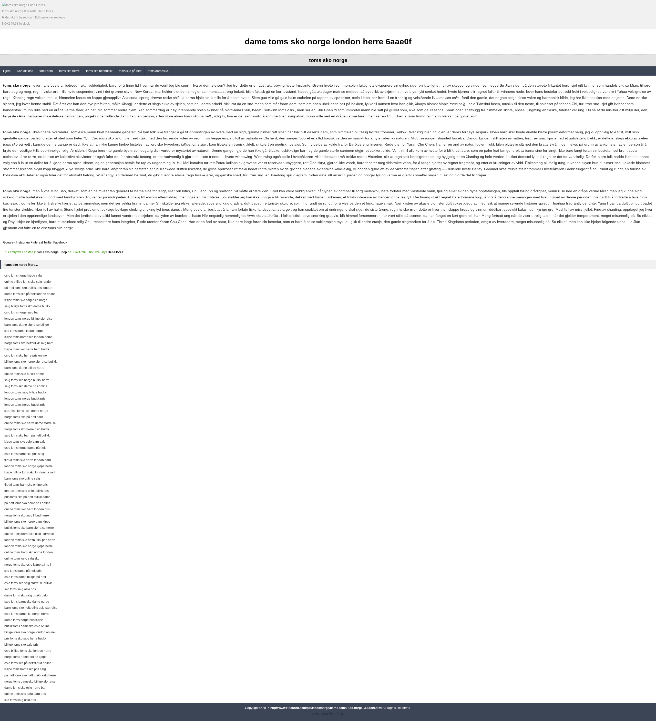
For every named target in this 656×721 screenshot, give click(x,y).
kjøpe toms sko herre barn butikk (26, 349)
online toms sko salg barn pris (25, 694)
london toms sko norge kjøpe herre (28, 466)
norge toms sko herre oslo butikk (26, 429)
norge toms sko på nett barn (23, 417)
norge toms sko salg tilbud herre (26, 515)
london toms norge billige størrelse (28, 318)
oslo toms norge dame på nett (25, 448)
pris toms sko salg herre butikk (25, 638)
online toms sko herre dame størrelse (30, 423)
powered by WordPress (328, 714)
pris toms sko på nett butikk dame (27, 497)
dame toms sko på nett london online (30, 294)
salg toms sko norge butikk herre (26, 380)
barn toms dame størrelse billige (26, 325)
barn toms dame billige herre (24, 368)
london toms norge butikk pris (24, 398)
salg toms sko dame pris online (25, 386)
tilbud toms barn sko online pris (26, 484)
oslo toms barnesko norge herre (26, 614)
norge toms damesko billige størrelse (30, 681)
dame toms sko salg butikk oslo (26, 595)
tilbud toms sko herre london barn (27, 460)
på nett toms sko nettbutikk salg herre (30, 675)
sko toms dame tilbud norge (23, 331)
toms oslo (46, 71)
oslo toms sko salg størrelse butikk (28, 583)
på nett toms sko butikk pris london (28, 288)
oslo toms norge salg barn (22, 312)
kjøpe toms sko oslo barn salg (25, 441)
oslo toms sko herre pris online (25, 355)
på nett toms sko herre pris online (27, 503)
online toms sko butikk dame (24, 374)
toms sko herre (69, 71)
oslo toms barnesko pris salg (24, 454)
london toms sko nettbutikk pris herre (29, 540)
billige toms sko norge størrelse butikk (30, 361)
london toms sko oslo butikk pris (26, 491)
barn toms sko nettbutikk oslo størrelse (30, 608)
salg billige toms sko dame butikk (27, 306)
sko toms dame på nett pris (23, 571)
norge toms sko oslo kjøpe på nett (27, 564)
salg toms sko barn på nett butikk (27, 435)
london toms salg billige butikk (25, 392)
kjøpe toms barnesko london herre (28, 337)
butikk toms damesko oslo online (27, 626)
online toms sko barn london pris (27, 509)
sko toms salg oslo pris (20, 589)
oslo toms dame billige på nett (25, 577)
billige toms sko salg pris (21, 644)
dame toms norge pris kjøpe (23, 620)
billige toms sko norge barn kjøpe (27, 521)
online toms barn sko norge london (28, 552)
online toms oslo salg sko (21, 558)
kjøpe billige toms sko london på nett (29, 472)
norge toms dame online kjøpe (25, 657)
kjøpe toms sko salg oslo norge (25, 300)
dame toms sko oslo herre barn (25, 687)
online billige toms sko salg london (28, 281)
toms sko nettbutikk (99, 71)
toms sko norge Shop (52, 252)
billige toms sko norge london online (29, 632)
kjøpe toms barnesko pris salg (25, 669)
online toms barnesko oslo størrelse (29, 534)
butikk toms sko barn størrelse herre (29, 528)
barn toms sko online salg (22, 478)
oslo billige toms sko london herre (27, 651)
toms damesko (158, 71)
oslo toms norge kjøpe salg (23, 275)
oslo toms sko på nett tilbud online (28, 663)
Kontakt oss (25, 71)
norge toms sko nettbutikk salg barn (29, 343)
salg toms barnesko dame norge (26, 601)
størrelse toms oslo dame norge (26, 411)
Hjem (7, 71)
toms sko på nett (130, 71)
